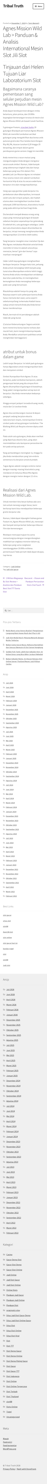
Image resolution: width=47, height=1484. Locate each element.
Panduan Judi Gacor (15, 1295)
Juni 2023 (9, 843)
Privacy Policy (9, 1469)
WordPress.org (9, 1449)
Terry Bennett (33, 23)
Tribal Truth (13, 6)
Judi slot (6, 965)
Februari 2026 (11, 700)
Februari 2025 (11, 754)
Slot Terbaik (11, 1391)
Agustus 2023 (11, 834)
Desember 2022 (12, 869)
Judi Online (15, 566)
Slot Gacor (11, 1366)
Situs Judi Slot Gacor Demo (18, 1315)
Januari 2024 (11, 811)
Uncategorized (13, 1417)
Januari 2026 (11, 705)
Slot (8, 1340)
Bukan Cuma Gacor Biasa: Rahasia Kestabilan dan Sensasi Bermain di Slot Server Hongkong (24, 646)
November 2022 (12, 874)
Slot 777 (10, 1346)
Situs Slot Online (13, 1330)
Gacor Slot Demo (14, 1264)
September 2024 (12, 776)
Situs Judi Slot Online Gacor (18, 1320)
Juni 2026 (9, 687)
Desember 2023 (12, 816)
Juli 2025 (9, 732)
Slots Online (11, 1406)
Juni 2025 (9, 736)
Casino (9, 1254)
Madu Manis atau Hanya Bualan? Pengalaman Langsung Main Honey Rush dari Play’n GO (24, 631)
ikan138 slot (8, 932)
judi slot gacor (12, 569)
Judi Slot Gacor (13, 1280)
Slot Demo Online (14, 1356)
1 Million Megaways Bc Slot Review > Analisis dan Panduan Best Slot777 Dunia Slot (13, 585)
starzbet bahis (27, 127)
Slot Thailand (12, 1396)
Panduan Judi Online (15, 1300)
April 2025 (10, 745)
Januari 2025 (11, 758)
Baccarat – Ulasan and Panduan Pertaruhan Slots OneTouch (34, 581)
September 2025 (12, 723)
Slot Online (11, 1381)
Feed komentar (10, 1445)
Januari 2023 (11, 865)
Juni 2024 (9, 789)
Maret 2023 (10, 856)
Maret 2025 (10, 749)
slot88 (5, 926)
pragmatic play (13, 1310)
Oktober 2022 (11, 878)
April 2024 (10, 798)
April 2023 (10, 852)
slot (4, 954)
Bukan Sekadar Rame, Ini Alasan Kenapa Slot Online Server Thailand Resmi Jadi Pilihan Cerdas (24, 661)
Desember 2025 (12, 709)
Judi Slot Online (13, 1285)
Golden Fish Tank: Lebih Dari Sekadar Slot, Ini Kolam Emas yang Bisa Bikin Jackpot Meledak (24, 653)
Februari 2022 (11, 896)
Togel (9, 1411)
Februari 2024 (11, 807)
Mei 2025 (9, 741)
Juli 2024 (9, 785)
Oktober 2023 (11, 825)
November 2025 (12, 714)
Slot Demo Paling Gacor (17, 1361)
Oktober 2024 (11, 772)
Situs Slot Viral (12, 1335)
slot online (7, 937)
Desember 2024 (12, 763)
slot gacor (7, 915)
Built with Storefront (26, 1469)
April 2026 (10, 692)
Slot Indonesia (12, 1376)
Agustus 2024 (11, 780)
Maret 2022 (10, 891)
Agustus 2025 (11, 727)
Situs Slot (10, 1325)
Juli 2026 (9, 683)
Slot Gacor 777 (12, 1371)
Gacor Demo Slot (14, 1259)
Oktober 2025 (11, 718)
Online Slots (11, 1290)
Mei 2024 (9, 794)
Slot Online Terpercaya (16, 1386)
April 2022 (10, 887)
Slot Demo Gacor (14, 1351)
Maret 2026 (10, 696)
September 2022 (12, 882)
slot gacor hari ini (10, 943)
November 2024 (12, 767)
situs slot (7, 921)
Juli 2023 (9, 838)
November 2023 (12, 820)
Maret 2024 (10, 803)
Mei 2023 (9, 847)
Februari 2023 (11, 860)
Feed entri (7, 1442)
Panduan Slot (12, 1305)
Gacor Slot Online (14, 1269)
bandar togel (8, 948)
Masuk (6, 1438)
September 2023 (12, 829)
